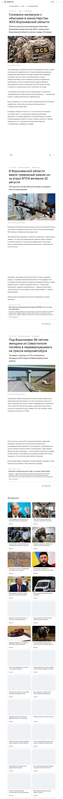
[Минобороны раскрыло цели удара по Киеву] (43, 785)
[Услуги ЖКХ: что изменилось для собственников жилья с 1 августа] (19, 538)
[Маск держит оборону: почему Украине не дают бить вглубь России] (19, 588)
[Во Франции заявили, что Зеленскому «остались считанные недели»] (43, 563)
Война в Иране (14, 6)
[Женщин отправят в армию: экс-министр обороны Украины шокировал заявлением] (43, 538)
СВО (23, 6)
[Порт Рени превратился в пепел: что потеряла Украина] (19, 662)
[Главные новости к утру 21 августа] (43, 711)
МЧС (10, 247)
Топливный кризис (33, 6)
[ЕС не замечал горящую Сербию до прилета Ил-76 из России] (43, 760)
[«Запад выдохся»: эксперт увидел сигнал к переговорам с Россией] (43, 662)
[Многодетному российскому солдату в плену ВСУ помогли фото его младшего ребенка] (43, 514)
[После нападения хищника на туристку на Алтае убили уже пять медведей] (43, 637)
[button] (31, 49)
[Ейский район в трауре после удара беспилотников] (19, 760)
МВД (27, 411)
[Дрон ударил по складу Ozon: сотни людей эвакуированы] (43, 686)
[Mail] (5, 2)
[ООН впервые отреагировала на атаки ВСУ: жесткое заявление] (19, 514)
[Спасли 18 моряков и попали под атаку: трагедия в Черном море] (43, 736)
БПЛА (36, 277)
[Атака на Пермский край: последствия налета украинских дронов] (19, 785)
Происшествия (28, 10)
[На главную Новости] (9, 2)
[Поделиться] (50, 155)
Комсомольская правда (24, 167)
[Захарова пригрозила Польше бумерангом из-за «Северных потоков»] (19, 711)
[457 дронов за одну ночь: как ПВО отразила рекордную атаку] (19, 686)
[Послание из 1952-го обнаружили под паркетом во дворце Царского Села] (19, 563)
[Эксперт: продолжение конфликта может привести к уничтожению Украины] (19, 736)
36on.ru (21, 10)
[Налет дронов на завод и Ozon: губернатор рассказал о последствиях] (43, 612)
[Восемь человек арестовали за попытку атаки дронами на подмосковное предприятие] (19, 612)
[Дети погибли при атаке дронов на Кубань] (43, 588)
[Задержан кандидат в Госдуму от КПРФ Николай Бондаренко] (19, 637)
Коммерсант (26, 111)
